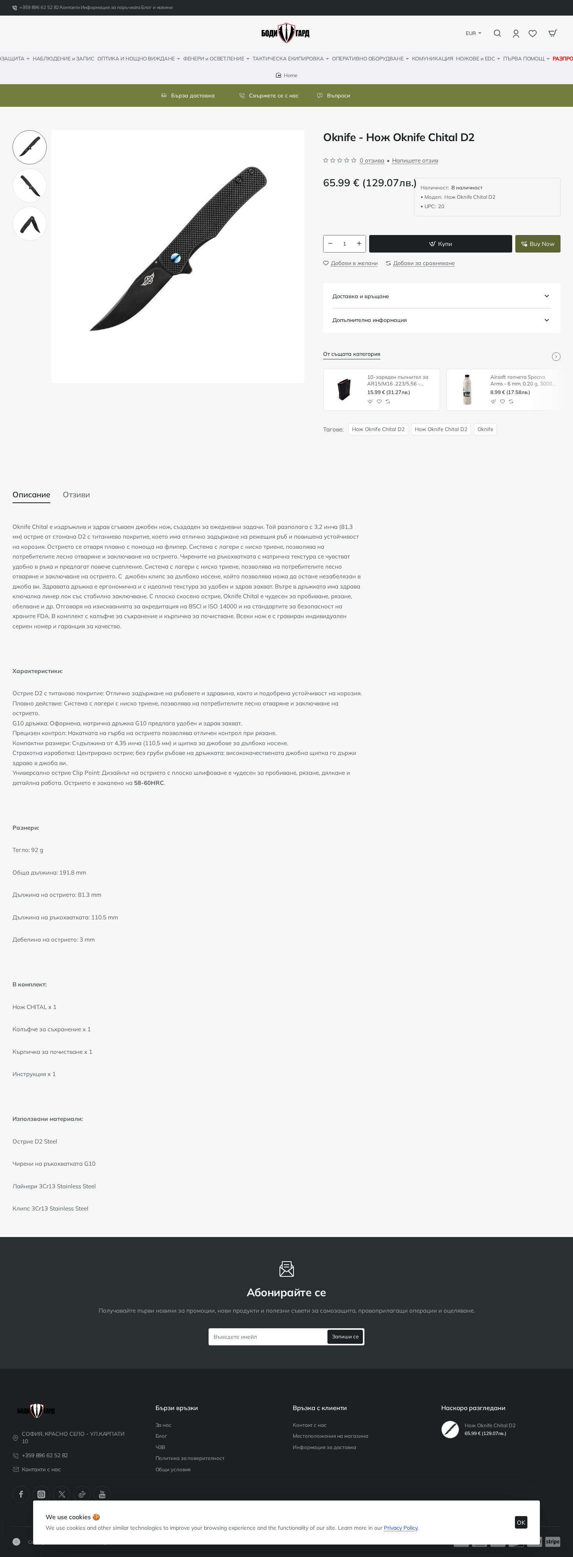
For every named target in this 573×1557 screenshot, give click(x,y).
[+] (359, 243)
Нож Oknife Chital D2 (378, 429)
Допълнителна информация (369, 319)
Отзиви (76, 494)
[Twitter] (61, 1494)
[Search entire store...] (497, 33)
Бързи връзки (177, 1408)
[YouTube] (102, 1494)
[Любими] (533, 33)
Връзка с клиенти (320, 1408)
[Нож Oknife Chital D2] (450, 1430)
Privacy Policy (400, 1527)
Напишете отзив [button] (415, 160)
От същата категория (351, 353)
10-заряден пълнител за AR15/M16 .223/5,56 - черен (397, 380)
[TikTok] (81, 1494)
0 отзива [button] (372, 160)
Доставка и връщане (360, 296)
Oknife (485, 429)
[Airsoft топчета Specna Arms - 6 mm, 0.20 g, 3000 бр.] (467, 389)
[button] (29, 133)
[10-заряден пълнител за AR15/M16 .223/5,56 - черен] (344, 389)
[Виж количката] (553, 33)
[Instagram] (41, 1494)
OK (521, 1522)
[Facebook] (21, 1494)
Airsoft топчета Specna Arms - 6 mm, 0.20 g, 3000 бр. (521, 380)
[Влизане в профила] (516, 33)
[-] (330, 243)
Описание (31, 494)
